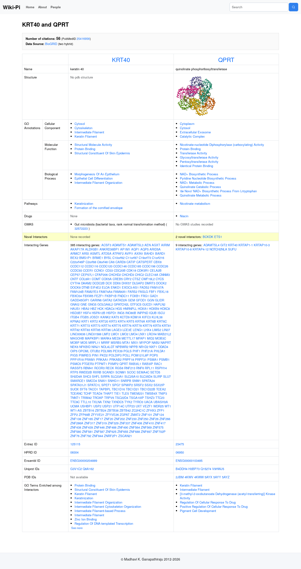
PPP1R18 (77, 359)
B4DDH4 (181, 469)
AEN (147, 245)
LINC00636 (77, 334)
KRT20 (103, 321)
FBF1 (152, 291)
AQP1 (135, 249)
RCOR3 (99, 368)
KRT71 (75, 325)
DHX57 (126, 283)
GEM (131, 300)
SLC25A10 (131, 376)
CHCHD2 (115, 274)
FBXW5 (88, 296)
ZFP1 (160, 410)
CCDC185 (134, 266)
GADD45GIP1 (79, 300)
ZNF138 (75, 419)
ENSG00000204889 (83, 460)
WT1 (168, 406)
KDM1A (136, 317)
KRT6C (162, 321)
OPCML (83, 351)
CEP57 (75, 274)
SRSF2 (139, 385)
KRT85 (95, 329)
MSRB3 (116, 342)
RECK (110, 368)
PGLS (127, 351)
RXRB (97, 372)
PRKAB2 (115, 359)
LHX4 (147, 329)
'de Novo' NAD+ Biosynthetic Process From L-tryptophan (218, 191)
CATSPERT (144, 262)
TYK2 (128, 402)
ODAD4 (163, 346)
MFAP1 (141, 338)
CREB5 (118, 279)
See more (77, 528)
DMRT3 (150, 283)
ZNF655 (122, 431)
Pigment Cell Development (198, 510)
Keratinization (84, 203)
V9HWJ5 (218, 469)
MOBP (74, 342)
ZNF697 (146, 431)
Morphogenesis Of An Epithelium (97, 174)
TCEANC (76, 393)
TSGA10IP (136, 397)
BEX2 (74, 257)
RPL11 (149, 368)
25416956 (83, 39)
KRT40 (121, 59)
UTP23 (130, 406)
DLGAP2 (138, 283)
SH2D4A (76, 376)
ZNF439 (87, 427)
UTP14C (118, 406)
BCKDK (208, 236)
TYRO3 (138, 402)
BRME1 (97, 257)
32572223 (81, 228)
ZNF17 (98, 419)
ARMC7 (75, 253)
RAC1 (158, 363)
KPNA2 (75, 321)
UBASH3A (161, 402)
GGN (150, 300)
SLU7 (167, 376)
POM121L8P (140, 355)
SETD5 (155, 372)
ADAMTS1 (119, 245)
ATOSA (106, 253)
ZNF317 (89, 423)
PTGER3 (88, 363)
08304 (74, 452)
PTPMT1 (101, 363)
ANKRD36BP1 (109, 249)
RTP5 (74, 372)
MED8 (116, 338)
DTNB (86, 287)
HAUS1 (75, 308)
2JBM (180, 477)
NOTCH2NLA (218, 249)
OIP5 (73, 351)
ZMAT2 (135, 414)
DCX (109, 283)
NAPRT (166, 342)
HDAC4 (110, 308)
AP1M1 (125, 249)
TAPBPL (105, 389)
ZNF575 (158, 427)
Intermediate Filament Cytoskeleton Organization (108, 506)
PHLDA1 (159, 351)
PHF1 (136, 351)
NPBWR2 (121, 346)
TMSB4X (151, 393)
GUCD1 (147, 304)
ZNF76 (74, 436)
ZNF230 (131, 419)
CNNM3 (164, 274)
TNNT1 (75, 397)
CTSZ (136, 279)
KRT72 (85, 325)
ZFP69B (84, 414)
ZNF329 (113, 423)
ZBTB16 (88, 410)
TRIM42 (86, 397)
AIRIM (165, 245)
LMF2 (106, 334)
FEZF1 (99, 296)
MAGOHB (77, 338)
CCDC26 (162, 266)
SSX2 (149, 385)
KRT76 (126, 325)
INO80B (130, 313)
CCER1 (88, 270)
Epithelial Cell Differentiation (94, 178)
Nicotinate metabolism (195, 203)
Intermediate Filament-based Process (100, 510)
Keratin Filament (86, 136)
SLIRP (157, 376)
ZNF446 (99, 427)
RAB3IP (147, 363)
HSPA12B (98, 313)
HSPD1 (111, 313)
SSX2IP (159, 385)
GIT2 (223, 245)
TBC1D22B (147, 389)
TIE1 (117, 393)
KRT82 (75, 329)
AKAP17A (77, 249)
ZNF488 (111, 427)
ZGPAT (125, 414)
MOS (83, 342)
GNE (83, 304)
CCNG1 (99, 270)
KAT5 (115, 317)
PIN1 (95, 355)
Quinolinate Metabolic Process (201, 195)
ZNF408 (136, 423)
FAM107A (157, 287)
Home (30, 7)
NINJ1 (95, 346)
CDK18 (131, 270)
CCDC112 (77, 266)
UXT (139, 406)
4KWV (189, 477)
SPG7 (116, 385)
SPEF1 (106, 385)
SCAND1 (108, 372)
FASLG (143, 291)
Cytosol (80, 123)
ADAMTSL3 (135, 245)
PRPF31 (141, 359)
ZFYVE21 (97, 414)
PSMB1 (164, 359)
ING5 (120, 313)
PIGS (74, 355)
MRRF (105, 342)
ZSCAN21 (125, 436)
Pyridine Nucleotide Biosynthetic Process (208, 178)
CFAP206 (101, 274)
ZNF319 (101, 423)
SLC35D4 (146, 376)
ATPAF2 (118, 253)
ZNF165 (87, 419)
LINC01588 (93, 334)
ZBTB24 (100, 410)
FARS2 (132, 291)
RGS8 (119, 368)
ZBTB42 (125, 410)
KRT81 (166, 325)
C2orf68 (91, 262)
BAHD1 (149, 253)
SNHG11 (114, 380)
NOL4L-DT (108, 346)
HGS (118, 308)
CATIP (131, 262)
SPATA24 (148, 380)
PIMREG (85, 355)
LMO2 (124, 334)
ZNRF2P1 (110, 436)
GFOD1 (141, 300)
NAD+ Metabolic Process (197, 182)
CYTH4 (75, 283)
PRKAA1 (102, 359)
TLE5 (125, 393)
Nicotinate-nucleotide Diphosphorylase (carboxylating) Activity (222, 144)
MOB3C (160, 338)
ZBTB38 (113, 410)
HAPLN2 (159, 304)
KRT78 (137, 325)
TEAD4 (97, 393)
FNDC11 (123, 296)
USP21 (107, 406)
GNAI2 (74, 304)
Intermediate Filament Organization (98, 182)
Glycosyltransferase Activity (199, 157)
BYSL (107, 257)
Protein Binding (85, 149)
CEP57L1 (87, 274)
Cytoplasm (187, 123)
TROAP (98, 397)
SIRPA (105, 376)
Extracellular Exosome (195, 132)
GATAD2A (120, 300)
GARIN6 (96, 300)
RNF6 (140, 368)
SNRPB (126, 380)
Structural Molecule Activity (93, 144)
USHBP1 (86, 406)
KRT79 (147, 325)
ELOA (106, 287)
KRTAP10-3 (262, 245)
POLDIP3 (115, 355)
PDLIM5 (106, 351)
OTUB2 (95, 351)
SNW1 (136, 380)
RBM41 (88, 368)
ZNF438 (75, 427)
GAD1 (154, 296)
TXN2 (107, 402)
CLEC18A (151, 274)
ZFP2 (74, 414)
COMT (96, 279)
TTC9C (75, 402)
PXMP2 (113, 363)
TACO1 (93, 389)
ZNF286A (76, 423)
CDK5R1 (143, 270)
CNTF (74, 279)
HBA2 (85, 308)
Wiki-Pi (11, 7)
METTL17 (128, 338)
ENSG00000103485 (189, 460)
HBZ (93, 308)
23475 (180, 444)
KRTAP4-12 (201, 249)
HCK (100, 308)
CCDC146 (120, 266)
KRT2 (94, 321)
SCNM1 (120, 372)
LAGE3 (117, 329)
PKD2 (104, 355)
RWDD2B (85, 372)
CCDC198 (148, 266)
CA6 (112, 262)
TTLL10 (86, 402)
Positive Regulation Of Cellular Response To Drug (214, 506)
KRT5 (130, 321)
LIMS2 (156, 329)
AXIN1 (138, 253)
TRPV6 (109, 397)
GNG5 (92, 304)
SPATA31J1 (78, 385)
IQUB (153, 313)
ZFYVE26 (112, 414)
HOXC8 (165, 308)
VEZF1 (147, 406)
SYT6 (83, 389)
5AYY (217, 477)
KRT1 (85, 321)
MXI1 (135, 342)
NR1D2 (143, 346)
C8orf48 (102, 262)
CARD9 (120, 262)
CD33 (109, 270)
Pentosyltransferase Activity (199, 161)
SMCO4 (91, 380)
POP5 (154, 355)
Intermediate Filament (89, 132)
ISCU (161, 313)
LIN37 (166, 329)
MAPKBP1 (92, 338)
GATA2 (107, 300)
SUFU (232, 249)
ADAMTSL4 (211, 245)
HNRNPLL (130, 308)
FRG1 (145, 296)
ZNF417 (160, 423)
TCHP (87, 393)
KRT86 (106, 329)
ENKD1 (116, 287)
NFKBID (85, 346)
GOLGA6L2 (105, 304)
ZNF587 (99, 431)
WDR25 (158, 406)
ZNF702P (159, 431)
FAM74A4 (105, 291)
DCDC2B (98, 283)
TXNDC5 (117, 402)
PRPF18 (128, 359)
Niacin (184, 216)
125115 (75, 444)
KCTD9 (125, 317)
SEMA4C (143, 372)
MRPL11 (94, 342)
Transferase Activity (193, 153)
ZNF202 (119, 419)
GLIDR (159, 300)
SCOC (131, 372)
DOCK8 (75, 287)
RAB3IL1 (135, 363)
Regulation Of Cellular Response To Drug (208, 502)
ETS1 (218, 236)
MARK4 (106, 338)
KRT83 (85, 329)
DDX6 (117, 283)
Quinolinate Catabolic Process (200, 186)
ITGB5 (84, 317)
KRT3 (113, 321)
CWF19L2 (148, 279)
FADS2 (144, 287)
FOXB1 (135, 296)
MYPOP (145, 342)
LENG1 (138, 329)
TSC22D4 (121, 397)
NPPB (133, 346)
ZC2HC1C (138, 410)
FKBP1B (111, 296)
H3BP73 (194, 469)
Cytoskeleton (83, 128)
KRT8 (157, 325)
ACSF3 (106, 245)
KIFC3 (146, 317)
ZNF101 (146, 414)
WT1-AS (76, 410)
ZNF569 (146, 427)
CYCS (160, 279)
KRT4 (122, 321)
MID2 (150, 338)
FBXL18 (162, 291)
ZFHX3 (151, 410)
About (42, 7)
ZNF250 (143, 419)
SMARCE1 (77, 380)
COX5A (107, 279)
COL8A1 (85, 279)
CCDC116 (91, 266)
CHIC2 (139, 274)
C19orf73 (145, 257)
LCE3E (127, 329)
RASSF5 (76, 368)
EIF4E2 (96, 287)
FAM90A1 (120, 291)
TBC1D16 (118, 389)
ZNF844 (97, 436)
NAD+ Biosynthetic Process (199, 174)
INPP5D (142, 313)
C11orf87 (132, 257)
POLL (126, 355)
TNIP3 (162, 393)
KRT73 (95, 325)
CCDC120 (105, 266)
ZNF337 (124, 423)
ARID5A (155, 249)
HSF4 (87, 313)
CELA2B (156, 270)
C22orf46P (77, 262)
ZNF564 (134, 427)
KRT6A (140, 321)
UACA (148, 402)
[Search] (293, 7)
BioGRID (51, 43)
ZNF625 (111, 431)
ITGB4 (74, 317)
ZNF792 (85, 436)
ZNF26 (153, 419)
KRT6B (151, 321)
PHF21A (147, 351)
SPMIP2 (127, 385)
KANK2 (105, 317)
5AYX (208, 477)
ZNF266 (164, 419)
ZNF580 (75, 431)
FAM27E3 (91, 291)
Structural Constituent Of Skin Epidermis (102, 153)
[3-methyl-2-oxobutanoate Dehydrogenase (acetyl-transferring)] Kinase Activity (227, 495)
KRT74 (106, 325)
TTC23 (159, 397)
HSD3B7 (76, 313)
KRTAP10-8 (184, 249)
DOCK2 (161, 283)
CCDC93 (76, 270)
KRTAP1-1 (245, 245)
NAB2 (156, 342)
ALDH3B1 (92, 249)
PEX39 (118, 351)
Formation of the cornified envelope (99, 207)
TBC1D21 (132, 389)
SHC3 (87, 376)
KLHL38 (157, 317)
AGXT (156, 245)
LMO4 (133, 334)
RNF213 (129, 368)
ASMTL (95, 253)
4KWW (199, 477)
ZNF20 (108, 419)
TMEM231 (137, 393)
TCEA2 (161, 389)
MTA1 (126, 342)
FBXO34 (76, 296)
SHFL (96, 376)
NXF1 (153, 346)
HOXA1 (143, 308)
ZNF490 (122, 427)
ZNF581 (87, 431)
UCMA (74, 406)
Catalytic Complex (192, 136)
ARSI (85, 253)
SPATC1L (93, 385)
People (56, 7)
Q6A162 (88, 469)
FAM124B (77, 291)
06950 (180, 452)
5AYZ (226, 477)
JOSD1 (94, 317)
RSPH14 (161, 368)
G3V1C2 (76, 469)
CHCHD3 (128, 274)
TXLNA (97, 402)
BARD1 (160, 253)
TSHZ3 (149, 397)
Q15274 (206, 469)
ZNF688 (134, 431)
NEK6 (74, 346)
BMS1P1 (85, 257)
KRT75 (116, 325)
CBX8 (158, 262)
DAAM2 (86, 283)
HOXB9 (154, 308)
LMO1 (115, 334)
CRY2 (127, 279)
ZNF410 (148, 423)
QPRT (226, 59)
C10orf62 (118, 257)
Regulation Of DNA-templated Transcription (104, 523)
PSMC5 (75, 363)
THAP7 (108, 393)
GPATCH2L (121, 304)
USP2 (97, 406)
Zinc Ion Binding (86, 519)
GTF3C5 (135, 304)
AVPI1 (129, 253)
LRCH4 (152, 334)
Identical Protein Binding (196, 166)
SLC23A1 (117, 376)
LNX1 (142, 334)
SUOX (74, 389)
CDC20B (120, 270)
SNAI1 (102, 380)
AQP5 (144, 249)
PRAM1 (90, 359)
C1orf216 (158, 257)
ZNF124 (158, 414)
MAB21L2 (164, 334)
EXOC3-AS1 (130, 287)
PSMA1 (152, 359)
